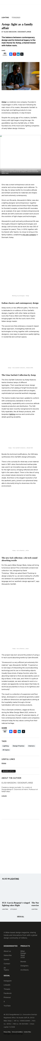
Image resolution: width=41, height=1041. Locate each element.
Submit (6, 959)
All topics (6, 750)
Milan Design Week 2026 (23, 954)
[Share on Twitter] (21, 54)
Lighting (5, 17)
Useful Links (8, 759)
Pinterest (7, 997)
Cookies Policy (27, 1031)
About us (7, 951)
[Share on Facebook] (10, 54)
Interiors (31, 746)
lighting (12, 414)
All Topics (6, 969)
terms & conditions (26, 865)
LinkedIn (7, 985)
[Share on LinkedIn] (18, 54)
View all (20, 916)
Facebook (8, 993)
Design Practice (18, 746)
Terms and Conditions (17, 1031)
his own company (29, 235)
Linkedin (4, 796)
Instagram (8, 981)
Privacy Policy (7, 1031)
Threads (7, 989)
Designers (24, 966)
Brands (23, 961)
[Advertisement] (21, 9)
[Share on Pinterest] (14, 54)
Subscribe (8, 955)
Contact (7, 964)
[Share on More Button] (25, 54)
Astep (4, 763)
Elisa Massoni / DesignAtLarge (17, 32)
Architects (24, 970)
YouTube (7, 1006)
